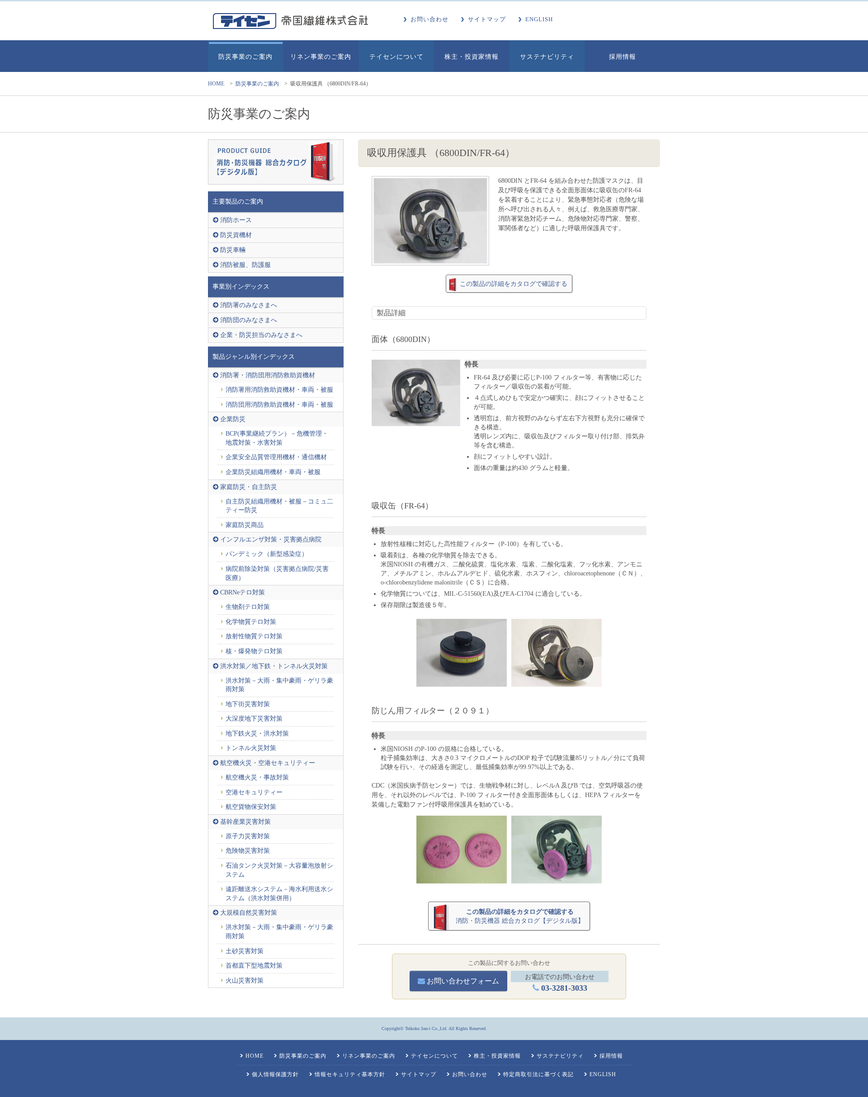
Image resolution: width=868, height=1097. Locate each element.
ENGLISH (539, 19)
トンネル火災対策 (251, 748)
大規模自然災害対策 (248, 912)
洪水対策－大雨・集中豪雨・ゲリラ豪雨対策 (279, 685)
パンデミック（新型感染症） (267, 554)
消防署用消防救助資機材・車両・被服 (279, 389)
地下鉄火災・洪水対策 (257, 733)
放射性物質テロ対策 (254, 636)
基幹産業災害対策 (245, 821)
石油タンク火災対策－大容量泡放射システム (279, 870)
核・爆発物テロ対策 (254, 651)
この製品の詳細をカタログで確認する (513, 283)
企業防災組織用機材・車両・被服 (273, 472)
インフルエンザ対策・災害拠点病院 (270, 539)
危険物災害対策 (248, 850)
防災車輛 (232, 250)
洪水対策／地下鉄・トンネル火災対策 (274, 666)
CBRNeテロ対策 (242, 592)
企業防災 (232, 419)
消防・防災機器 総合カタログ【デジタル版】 (520, 916)
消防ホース (236, 220)
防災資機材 (236, 235)
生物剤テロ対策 (248, 606)
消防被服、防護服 (245, 264)
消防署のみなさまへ (248, 305)
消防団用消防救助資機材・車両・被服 (279, 404)
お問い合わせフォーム (462, 981)
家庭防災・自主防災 (248, 487)
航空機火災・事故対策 (257, 777)
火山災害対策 (245, 980)
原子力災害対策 (248, 836)
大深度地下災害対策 (254, 718)
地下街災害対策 (248, 704)
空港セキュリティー (254, 792)
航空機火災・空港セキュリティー (267, 763)
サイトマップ (487, 19)
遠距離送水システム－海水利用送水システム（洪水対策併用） (279, 894)
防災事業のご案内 (257, 84)
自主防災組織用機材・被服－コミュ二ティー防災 (279, 506)
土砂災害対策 (245, 951)
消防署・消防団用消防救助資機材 (267, 375)
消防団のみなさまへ (248, 320)
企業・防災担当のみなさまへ (261, 335)
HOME (216, 84)
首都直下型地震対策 (254, 965)
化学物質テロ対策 (251, 621)
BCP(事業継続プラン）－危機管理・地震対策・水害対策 (277, 438)
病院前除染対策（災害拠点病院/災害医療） (277, 573)
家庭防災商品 (245, 525)
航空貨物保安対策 (251, 806)
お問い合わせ (429, 19)
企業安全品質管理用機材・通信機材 (276, 457)
